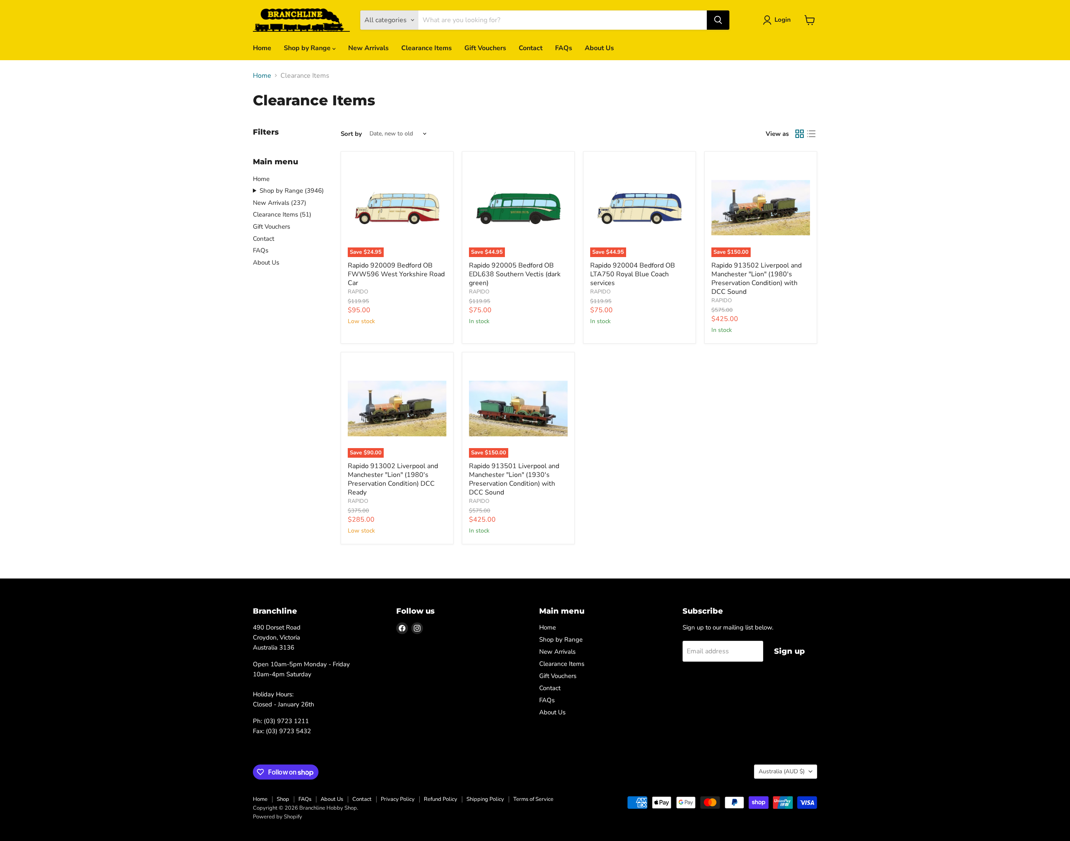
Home (262, 48)
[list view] (811, 134)
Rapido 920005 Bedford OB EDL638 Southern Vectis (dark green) (514, 274)
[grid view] (799, 134)
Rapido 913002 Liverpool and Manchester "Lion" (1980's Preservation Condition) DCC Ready (393, 479)
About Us (599, 48)
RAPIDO (358, 292)
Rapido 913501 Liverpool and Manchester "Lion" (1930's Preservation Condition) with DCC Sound (514, 479)
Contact (531, 48)
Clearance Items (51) (282, 214)
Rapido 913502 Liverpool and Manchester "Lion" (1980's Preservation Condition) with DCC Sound (756, 278)
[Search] (718, 20)
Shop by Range (308, 48)
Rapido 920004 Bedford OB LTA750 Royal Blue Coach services (632, 274)
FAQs (563, 48)
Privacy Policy (398, 799)
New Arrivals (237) (279, 203)
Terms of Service (533, 799)
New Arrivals (368, 48)
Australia (782, 771)
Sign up (789, 651)
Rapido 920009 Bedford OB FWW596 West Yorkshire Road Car (396, 274)
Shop (283, 799)
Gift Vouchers (485, 48)
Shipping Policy (485, 799)
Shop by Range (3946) (292, 190)
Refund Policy (440, 799)
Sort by (351, 134)
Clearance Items (426, 48)
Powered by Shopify (277, 817)
